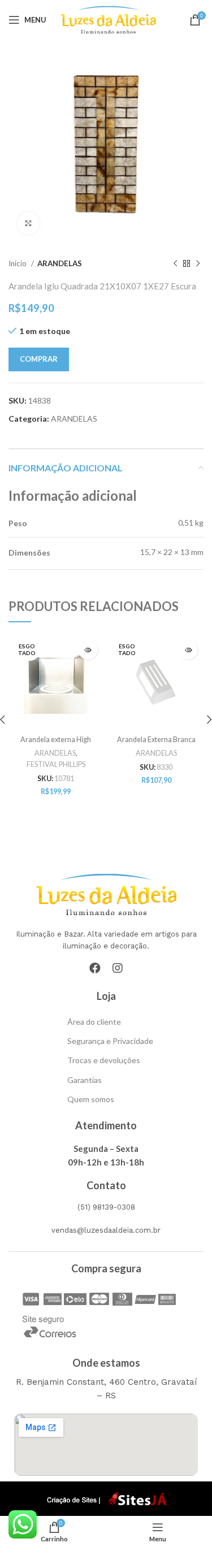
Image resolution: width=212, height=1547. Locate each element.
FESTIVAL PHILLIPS (56, 764)
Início (18, 263)
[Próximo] (198, 264)
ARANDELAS (59, 263)
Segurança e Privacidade (110, 1041)
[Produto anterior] (175, 264)
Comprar (39, 358)
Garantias (84, 1080)
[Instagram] (117, 968)
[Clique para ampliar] (28, 223)
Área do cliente (94, 1021)
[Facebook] (95, 968)
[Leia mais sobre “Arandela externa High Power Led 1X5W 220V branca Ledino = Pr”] (88, 650)
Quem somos (90, 1099)
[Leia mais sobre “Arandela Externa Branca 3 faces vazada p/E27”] (188, 650)
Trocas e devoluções (103, 1060)
